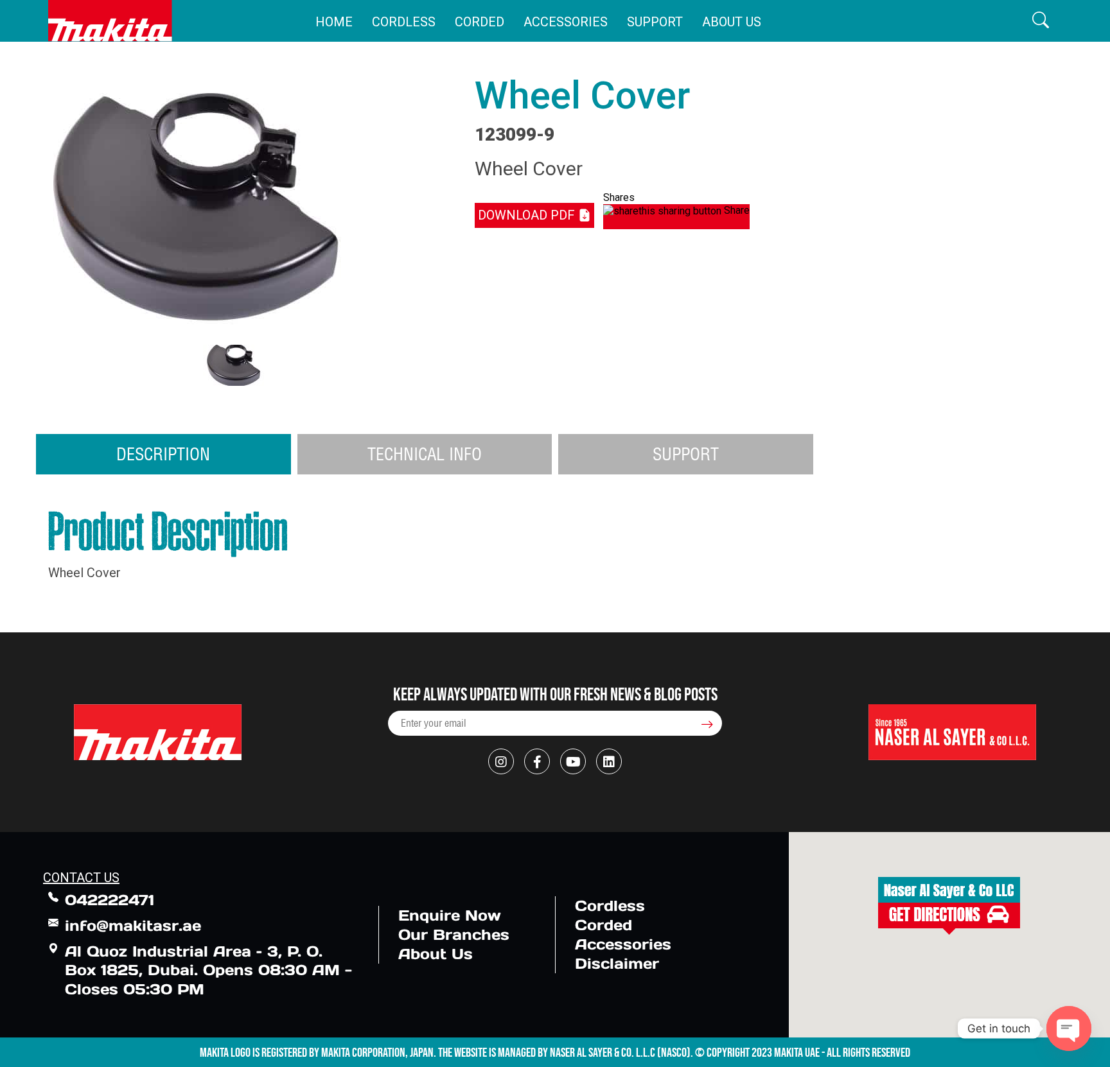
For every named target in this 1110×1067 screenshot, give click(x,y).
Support (655, 22)
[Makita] (110, 21)
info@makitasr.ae (133, 925)
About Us (731, 22)
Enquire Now (449, 915)
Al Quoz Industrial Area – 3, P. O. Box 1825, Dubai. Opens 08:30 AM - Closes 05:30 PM (208, 970)
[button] (1040, 21)
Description (163, 454)
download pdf (528, 215)
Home (334, 22)
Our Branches (453, 934)
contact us (81, 877)
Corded (479, 22)
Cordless (404, 22)
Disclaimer (617, 963)
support (686, 454)
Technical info (424, 454)
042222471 (109, 899)
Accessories (566, 22)
